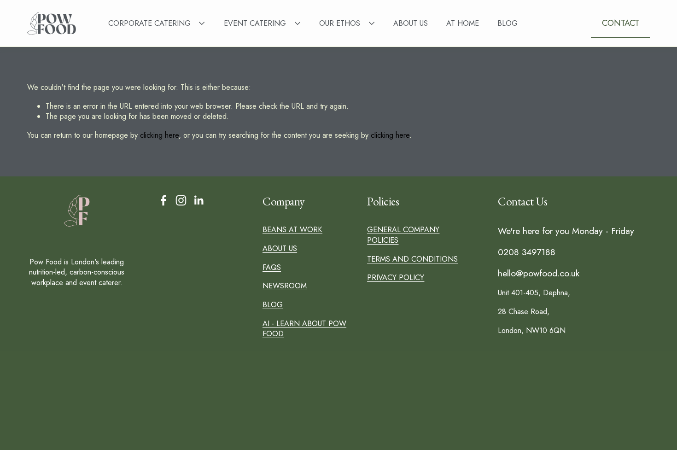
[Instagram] (181, 200)
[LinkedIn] (198, 200)
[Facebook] (163, 200)
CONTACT (620, 23)
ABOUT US (410, 23)
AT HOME (462, 23)
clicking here (159, 135)
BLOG (507, 23)
